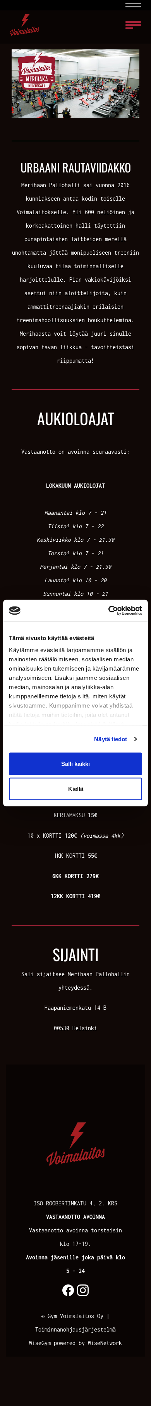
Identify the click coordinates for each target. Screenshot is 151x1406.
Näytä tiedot (110, 739)
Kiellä (75, 789)
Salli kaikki (75, 763)
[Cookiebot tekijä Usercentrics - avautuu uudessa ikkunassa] (108, 611)
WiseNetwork (105, 1343)
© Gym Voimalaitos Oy (72, 1316)
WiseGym (40, 1343)
